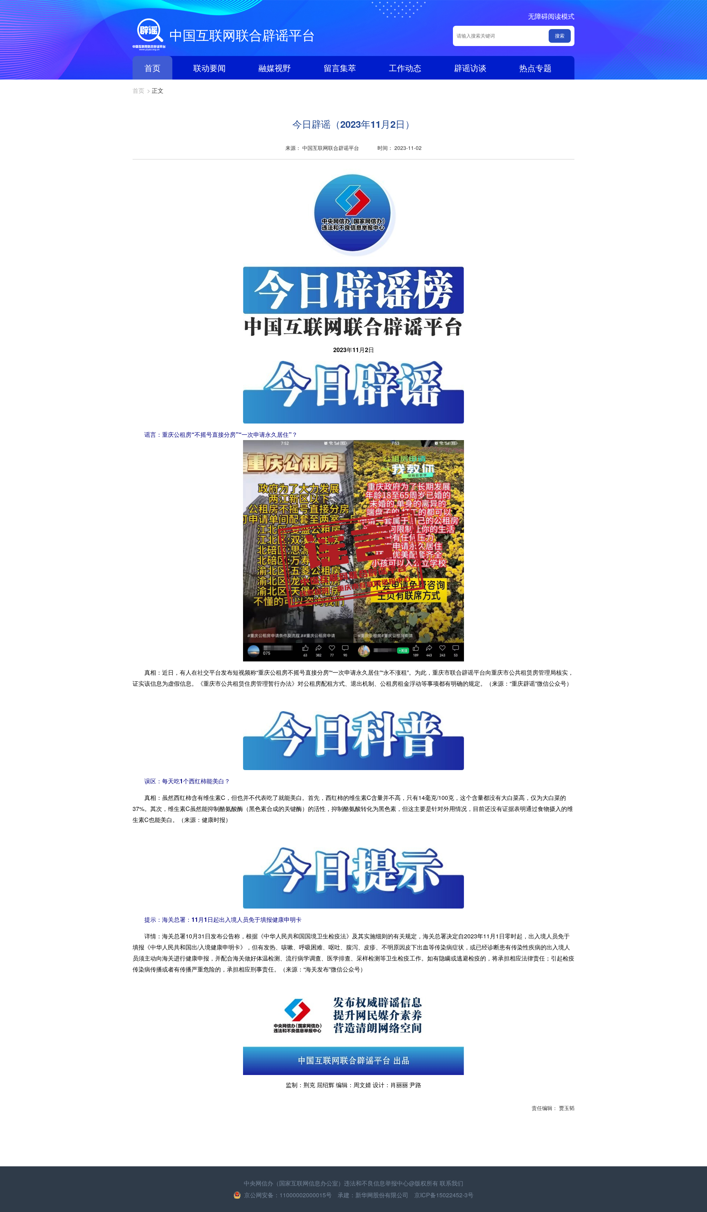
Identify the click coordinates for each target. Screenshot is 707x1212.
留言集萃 (340, 67)
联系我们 (451, 1183)
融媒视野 (274, 67)
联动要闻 (209, 67)
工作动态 (405, 67)
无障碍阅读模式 (551, 16)
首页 (152, 67)
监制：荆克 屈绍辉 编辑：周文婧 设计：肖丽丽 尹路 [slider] (353, 1085)
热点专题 (535, 67)
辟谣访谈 (470, 67)
